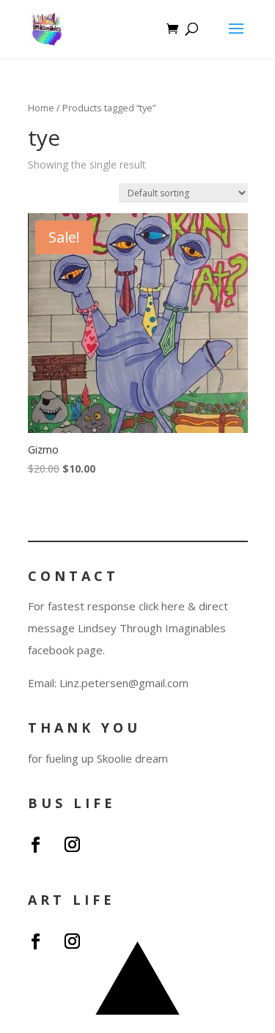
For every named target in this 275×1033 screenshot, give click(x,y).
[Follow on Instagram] (72, 844)
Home (41, 107)
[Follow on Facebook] (36, 844)
